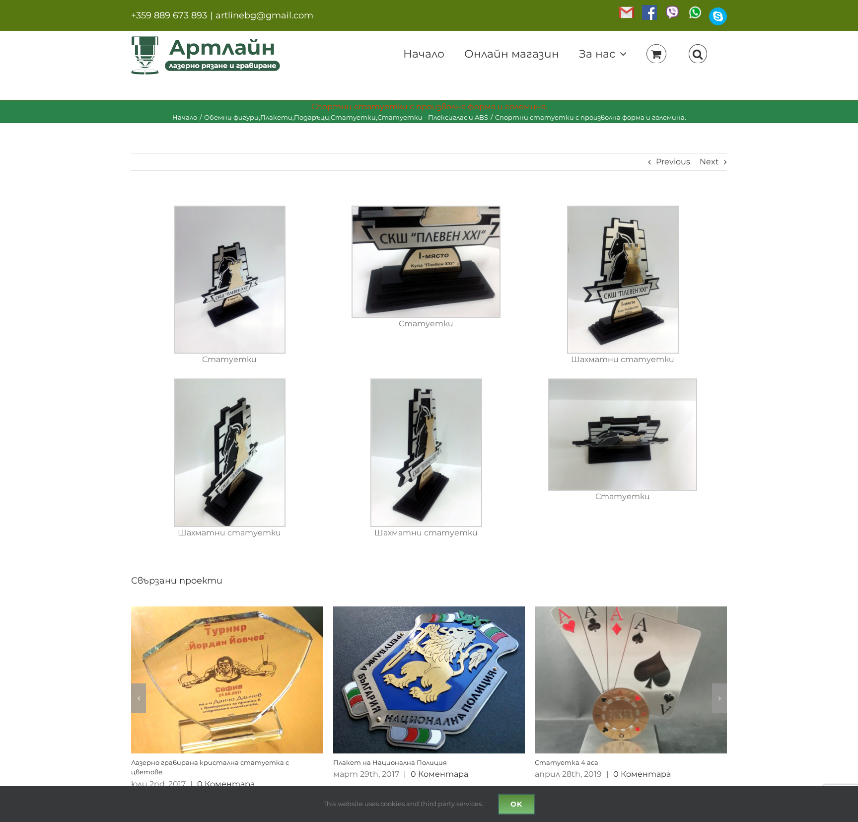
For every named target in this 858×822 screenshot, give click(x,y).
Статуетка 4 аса (566, 762)
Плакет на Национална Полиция (390, 762)
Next (709, 161)
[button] (698, 53)
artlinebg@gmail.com (264, 15)
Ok (516, 804)
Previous (673, 161)
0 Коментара (226, 784)
